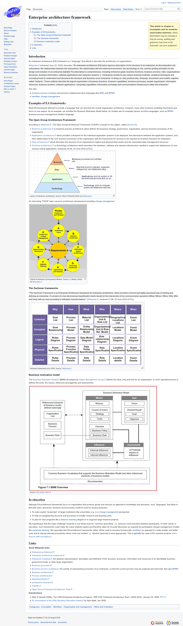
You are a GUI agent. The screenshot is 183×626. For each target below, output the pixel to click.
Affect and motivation (103, 607)
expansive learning (40, 530)
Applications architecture (43, 135)
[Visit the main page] (12, 11)
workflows (136, 530)
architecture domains (41, 582)
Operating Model (39, 579)
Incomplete (46, 607)
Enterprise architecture (42, 552)
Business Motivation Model (45, 379)
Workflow (57, 607)
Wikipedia (33, 65)
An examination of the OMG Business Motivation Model (57, 600)
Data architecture (39, 142)
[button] (138, 8)
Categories (34, 607)
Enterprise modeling (41, 559)
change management (50, 96)
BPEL (102, 93)
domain (130, 125)
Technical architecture (42, 145)
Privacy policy (33, 622)
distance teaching (69, 519)
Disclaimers (62, 622)
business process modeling (44, 93)
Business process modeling (44, 569)
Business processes (41, 565)
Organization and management (78, 607)
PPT (162, 597)
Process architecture (41, 576)
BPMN (112, 93)
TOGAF (35, 586)
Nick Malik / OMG (42, 492)
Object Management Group (91, 379)
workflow (36, 96)
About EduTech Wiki (48, 622)
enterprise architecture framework (47, 555)
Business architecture (41, 129)
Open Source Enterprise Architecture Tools (51, 589)
